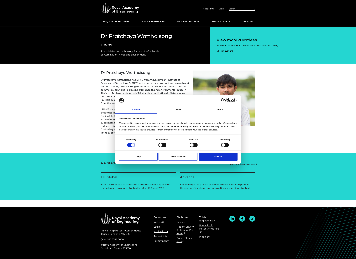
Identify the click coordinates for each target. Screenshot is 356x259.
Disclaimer (182, 217)
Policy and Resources (153, 21)
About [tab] (220, 109)
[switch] (162, 145)
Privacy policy (161, 241)
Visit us (158, 222)
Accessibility (160, 236)
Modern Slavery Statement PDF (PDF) (185, 230)
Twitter (252, 219)
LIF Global (109, 177)
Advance (187, 177)
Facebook (242, 219)
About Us (248, 21)
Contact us (160, 217)
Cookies (180, 222)
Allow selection (178, 156)
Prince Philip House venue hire (209, 227)
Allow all (218, 156)
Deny (138, 156)
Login (221, 9)
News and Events (221, 21)
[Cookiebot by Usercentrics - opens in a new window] (225, 100)
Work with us (161, 231)
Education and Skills (188, 21)
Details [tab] (178, 109)
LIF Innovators (225, 51)
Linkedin (232, 219)
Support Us (208, 9)
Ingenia (203, 236)
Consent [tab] (136, 109)
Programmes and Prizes (116, 21)
